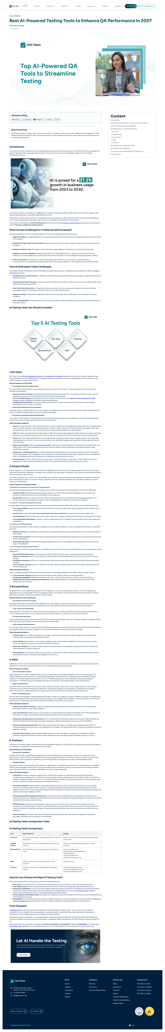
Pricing (78, 6)
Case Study (117, 987)
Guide (115, 993)
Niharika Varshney (16, 26)
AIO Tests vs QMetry (144, 990)
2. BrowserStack (116, 137)
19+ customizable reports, (42, 445)
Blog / (11, 16)
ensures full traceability (55, 376)
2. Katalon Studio (116, 134)
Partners (105, 6)
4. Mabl (113, 140)
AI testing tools (14, 910)
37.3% (39, 213)
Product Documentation (121, 1000)
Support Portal (118, 1003)
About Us (92, 984)
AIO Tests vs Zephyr (144, 993)
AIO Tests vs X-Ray (143, 984)
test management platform (33, 376)
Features (37, 6)
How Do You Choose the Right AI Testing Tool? (127, 151)
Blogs (115, 984)
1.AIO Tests (114, 131)
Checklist (116, 990)
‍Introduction (115, 120)
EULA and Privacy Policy (97, 990)
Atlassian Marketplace (120, 997)
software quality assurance (72, 223)
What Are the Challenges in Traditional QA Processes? (129, 123)
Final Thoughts (116, 154)
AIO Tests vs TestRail (144, 987)
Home (67, 984)
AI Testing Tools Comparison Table (123, 145)
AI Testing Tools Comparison (121, 148)
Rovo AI (25, 6)
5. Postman (114, 142)
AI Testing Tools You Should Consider (124, 129)
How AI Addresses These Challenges (123, 126)
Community (69, 990)
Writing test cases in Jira (84, 891)
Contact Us (93, 987)
